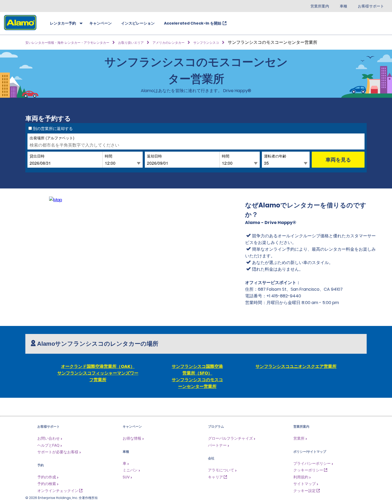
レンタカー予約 (63, 23)
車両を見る (338, 159)
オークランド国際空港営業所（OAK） (98, 366)
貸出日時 (37, 155)
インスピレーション (138, 23)
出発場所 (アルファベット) (52, 137)
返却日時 (154, 155)
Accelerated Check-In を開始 (192, 23)
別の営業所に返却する (53, 128)
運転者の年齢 (275, 155)
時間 (108, 155)
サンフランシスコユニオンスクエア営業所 (296, 366)
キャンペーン (100, 23)
